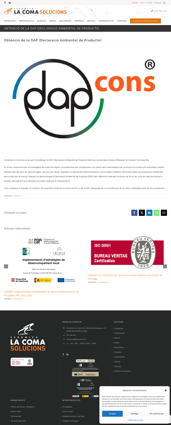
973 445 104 (160, 11)
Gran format (68, 411)
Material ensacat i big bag (73, 416)
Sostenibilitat (119, 357)
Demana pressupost (122, 371)
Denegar (134, 413)
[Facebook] (63, 354)
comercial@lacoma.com (76, 339)
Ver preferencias (156, 413)
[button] (165, 390)
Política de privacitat (135, 420)
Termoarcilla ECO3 (18, 421)
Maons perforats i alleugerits (22, 407)
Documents (119, 347)
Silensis (117, 338)
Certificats (17, 196)
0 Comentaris (19, 299)
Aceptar (112, 413)
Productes (118, 328)
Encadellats (67, 407)
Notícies (117, 366)
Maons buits (16, 411)
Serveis (117, 361)
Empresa (118, 352)
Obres (116, 342)
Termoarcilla (119, 333)
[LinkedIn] (67, 354)
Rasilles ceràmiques (71, 421)
